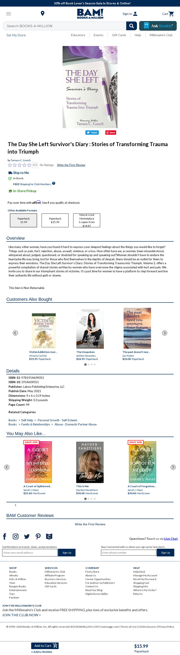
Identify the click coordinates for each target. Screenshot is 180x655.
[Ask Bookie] (158, 26)
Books (13, 420)
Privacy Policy (166, 626)
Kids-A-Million (17, 579)
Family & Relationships (35, 424)
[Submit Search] (131, 25)
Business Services (55, 579)
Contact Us (91, 586)
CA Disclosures (147, 626)
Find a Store (92, 571)
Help (138, 35)
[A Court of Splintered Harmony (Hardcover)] (38, 462)
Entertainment (18, 590)
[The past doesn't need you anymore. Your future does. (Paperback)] (137, 328)
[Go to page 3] (91, 364)
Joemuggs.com (110, 626)
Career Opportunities (98, 579)
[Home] (90, 14)
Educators (78, 35)
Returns (138, 593)
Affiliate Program (55, 575)
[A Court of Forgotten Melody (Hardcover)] (143, 462)
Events (98, 35)
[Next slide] (164, 333)
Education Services (56, 582)
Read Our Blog (93, 590)
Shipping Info (140, 586)
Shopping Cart (141, 582)
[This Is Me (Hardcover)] (90, 462)
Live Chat (171, 538)
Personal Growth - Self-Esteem (57, 420)
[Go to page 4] (94, 364)
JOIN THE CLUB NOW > (21, 615)
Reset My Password (144, 579)
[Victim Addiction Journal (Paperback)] (44, 331)
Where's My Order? (145, 590)
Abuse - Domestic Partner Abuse (76, 424)
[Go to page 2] (88, 364)
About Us (90, 575)
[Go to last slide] (15, 333)
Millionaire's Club (161, 35)
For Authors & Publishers (100, 582)
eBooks (13, 575)
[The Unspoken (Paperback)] (90, 328)
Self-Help (27, 420)
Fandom (14, 597)
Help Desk (139, 571)
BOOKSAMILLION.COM (85, 626)
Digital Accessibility (96, 593)
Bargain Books (17, 586)
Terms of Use (129, 626)
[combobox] (73, 26)
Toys (12, 593)
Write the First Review (71, 165)
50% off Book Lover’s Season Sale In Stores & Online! (92, 3)
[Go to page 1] (85, 364)
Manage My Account (145, 575)
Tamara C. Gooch (21, 160)
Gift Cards (119, 35)
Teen (12, 582)
